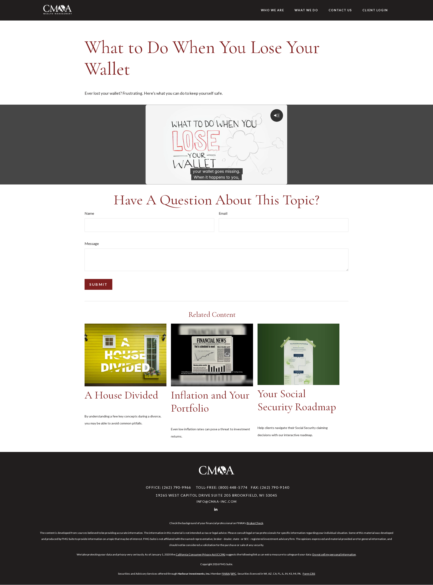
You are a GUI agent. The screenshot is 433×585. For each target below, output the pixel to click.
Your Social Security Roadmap (297, 400)
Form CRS (309, 573)
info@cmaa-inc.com (216, 501)
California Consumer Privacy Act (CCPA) (200, 554)
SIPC (233, 573)
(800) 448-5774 (233, 487)
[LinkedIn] (216, 509)
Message (92, 243)
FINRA (226, 573)
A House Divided (121, 395)
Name (89, 213)
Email (223, 213)
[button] (272, 10)
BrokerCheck (255, 523)
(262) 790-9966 (176, 487)
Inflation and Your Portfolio (210, 402)
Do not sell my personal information (334, 554)
